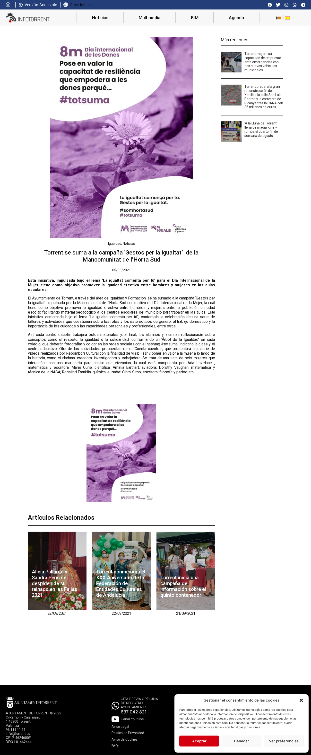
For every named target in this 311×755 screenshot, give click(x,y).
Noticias (100, 17)
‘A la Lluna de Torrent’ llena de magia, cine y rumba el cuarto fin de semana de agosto (261, 129)
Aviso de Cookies (125, 739)
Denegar (241, 741)
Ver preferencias (284, 741)
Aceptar (199, 741)
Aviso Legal (120, 727)
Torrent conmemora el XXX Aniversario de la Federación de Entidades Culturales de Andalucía (120, 583)
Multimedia (149, 17)
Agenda (236, 17)
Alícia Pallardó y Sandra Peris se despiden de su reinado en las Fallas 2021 (54, 583)
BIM (195, 17)
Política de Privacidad (128, 733)
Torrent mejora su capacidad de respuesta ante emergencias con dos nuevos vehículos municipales (262, 62)
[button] (301, 700)
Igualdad (114, 244)
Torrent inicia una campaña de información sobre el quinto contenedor (183, 586)
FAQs (116, 746)
